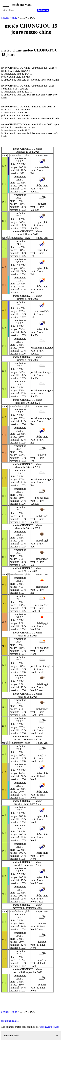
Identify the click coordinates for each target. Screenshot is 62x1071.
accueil (5, 17)
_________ (6, 3)
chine (14, 17)
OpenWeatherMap (49, 1026)
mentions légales (10, 1020)
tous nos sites (11, 1035)
